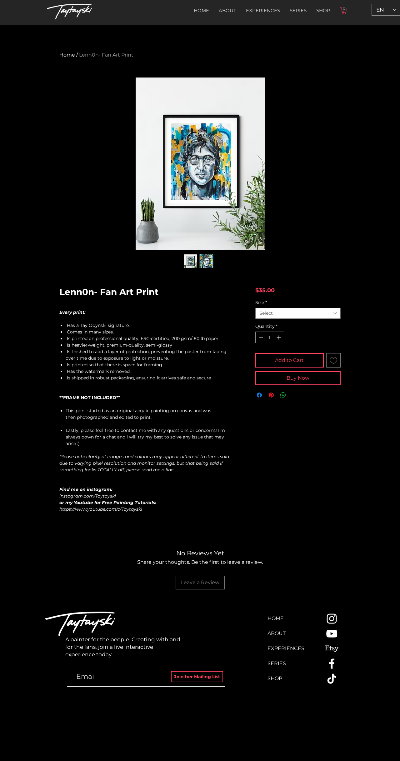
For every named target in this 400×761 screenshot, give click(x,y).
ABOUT (277, 633)
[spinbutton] (269, 337)
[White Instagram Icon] (331, 618)
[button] (298, 10)
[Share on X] (295, 395)
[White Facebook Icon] (331, 663)
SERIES (277, 663)
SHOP (275, 678)
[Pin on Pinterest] (271, 395)
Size (261, 302)
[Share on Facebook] (259, 395)
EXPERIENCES (286, 648)
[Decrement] (260, 337)
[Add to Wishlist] (333, 360)
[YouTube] (331, 633)
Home (67, 55)
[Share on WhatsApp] (283, 395)
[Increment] (279, 337)
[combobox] (298, 313)
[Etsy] (331, 648)
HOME (276, 618)
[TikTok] (331, 678)
